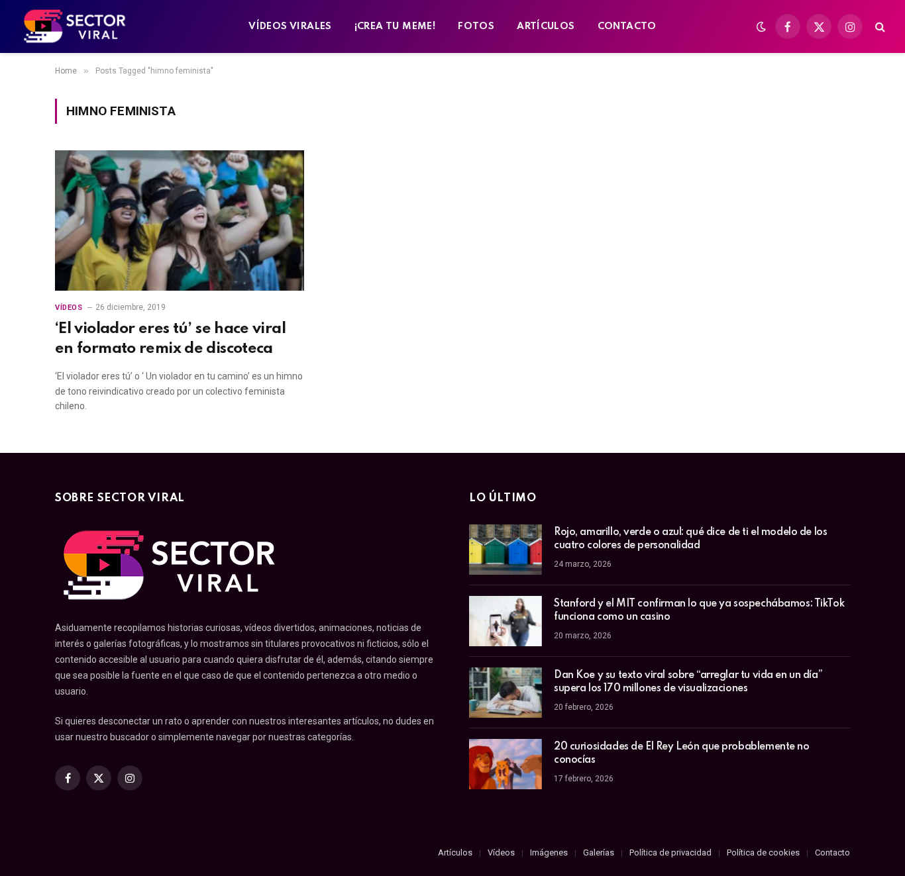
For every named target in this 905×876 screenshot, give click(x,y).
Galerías (598, 852)
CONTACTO (627, 26)
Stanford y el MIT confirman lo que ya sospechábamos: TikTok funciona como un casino (699, 610)
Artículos (455, 852)
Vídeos (68, 307)
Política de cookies (763, 852)
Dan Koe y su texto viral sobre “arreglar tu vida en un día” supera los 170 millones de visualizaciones (688, 682)
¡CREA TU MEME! (394, 26)
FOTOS (476, 26)
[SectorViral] (75, 26)
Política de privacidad (670, 852)
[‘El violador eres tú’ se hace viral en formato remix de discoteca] (179, 220)
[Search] (879, 27)
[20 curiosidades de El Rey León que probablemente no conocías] (505, 764)
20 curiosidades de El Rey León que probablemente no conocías (682, 753)
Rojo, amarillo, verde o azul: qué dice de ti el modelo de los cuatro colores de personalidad (690, 539)
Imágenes (549, 852)
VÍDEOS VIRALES (289, 26)
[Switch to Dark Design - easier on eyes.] (761, 26)
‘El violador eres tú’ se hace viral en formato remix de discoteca (170, 338)
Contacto (832, 852)
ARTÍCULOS (546, 26)
